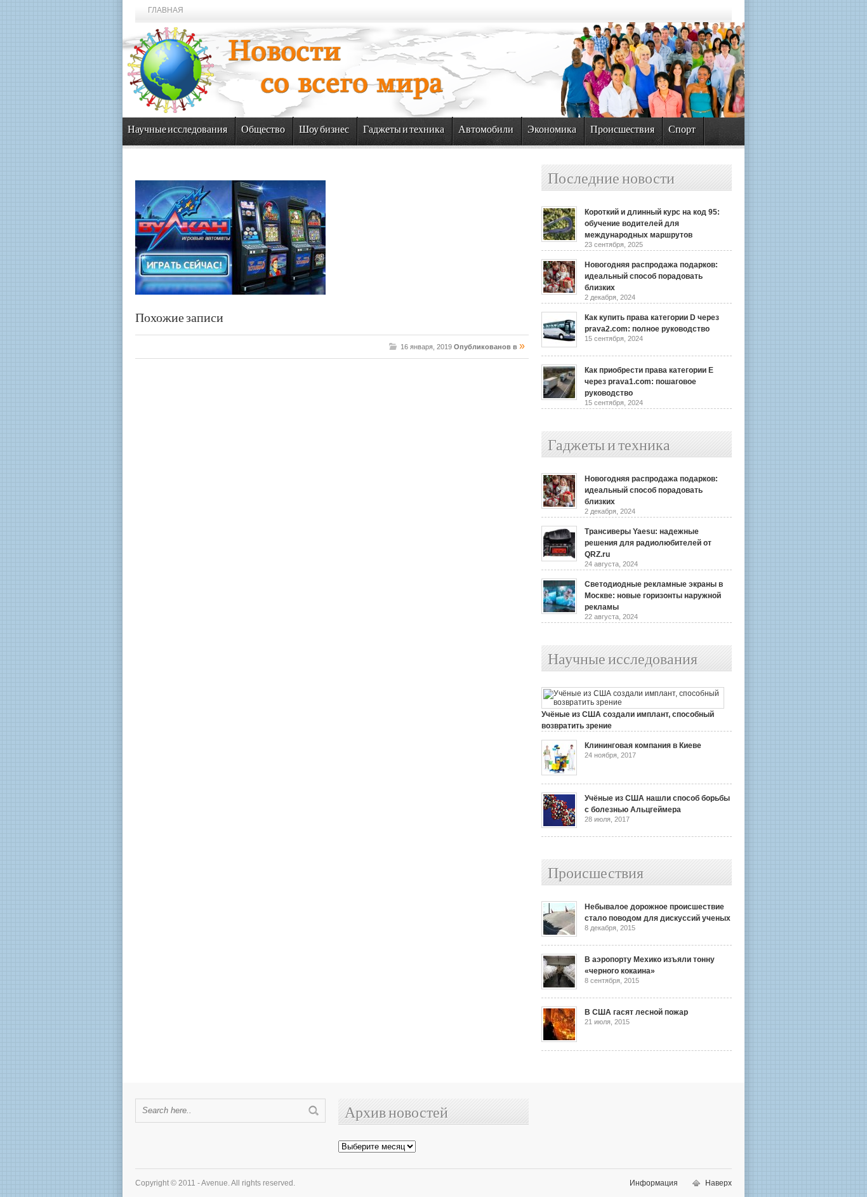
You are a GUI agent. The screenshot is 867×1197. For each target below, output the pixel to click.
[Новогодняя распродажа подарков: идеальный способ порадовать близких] (559, 292)
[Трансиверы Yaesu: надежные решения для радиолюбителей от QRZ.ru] (559, 558)
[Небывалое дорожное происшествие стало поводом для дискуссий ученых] (559, 934)
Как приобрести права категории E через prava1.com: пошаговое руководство (649, 382)
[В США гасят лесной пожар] (559, 1039)
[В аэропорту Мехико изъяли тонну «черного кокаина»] (559, 986)
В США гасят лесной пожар (636, 1012)
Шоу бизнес (324, 130)
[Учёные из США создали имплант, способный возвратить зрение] (632, 702)
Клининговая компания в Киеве (643, 745)
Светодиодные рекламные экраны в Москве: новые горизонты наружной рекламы (654, 596)
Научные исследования (177, 130)
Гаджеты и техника (403, 130)
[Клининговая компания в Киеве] (559, 772)
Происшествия (622, 130)
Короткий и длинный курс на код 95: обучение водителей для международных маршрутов (652, 223)
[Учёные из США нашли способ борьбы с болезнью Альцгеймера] (559, 825)
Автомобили (485, 130)
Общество (263, 130)
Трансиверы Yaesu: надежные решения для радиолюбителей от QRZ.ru (648, 543)
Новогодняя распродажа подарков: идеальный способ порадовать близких (651, 276)
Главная (165, 10)
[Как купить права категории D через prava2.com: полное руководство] (559, 344)
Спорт (682, 130)
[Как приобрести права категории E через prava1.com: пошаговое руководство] (559, 397)
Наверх (718, 1183)
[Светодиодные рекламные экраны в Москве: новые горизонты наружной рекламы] (559, 611)
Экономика (551, 130)
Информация (654, 1183)
